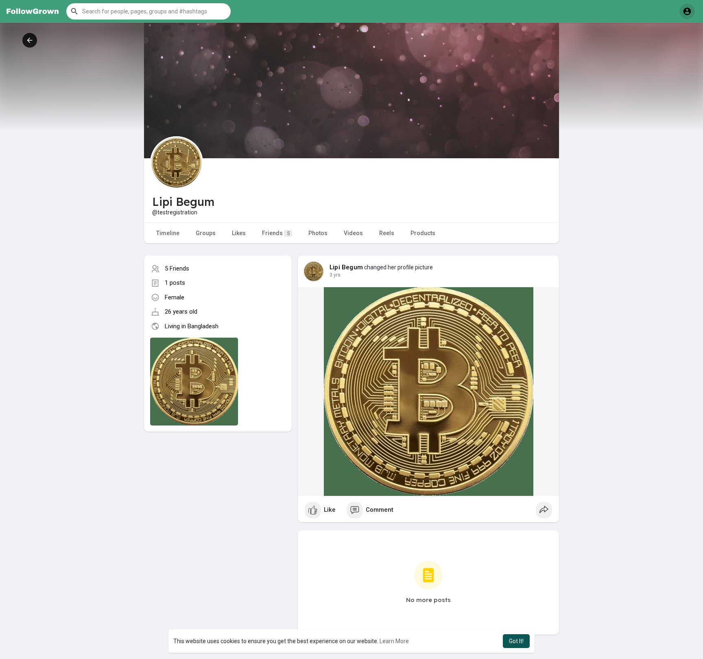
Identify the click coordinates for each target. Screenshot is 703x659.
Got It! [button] (516, 641)
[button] (148, 11)
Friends (276, 233)
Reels (386, 233)
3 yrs (335, 275)
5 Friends (177, 268)
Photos (317, 233)
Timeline (167, 233)
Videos (353, 233)
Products (422, 233)
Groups (206, 233)
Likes (239, 233)
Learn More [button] (394, 641)
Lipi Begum (346, 267)
